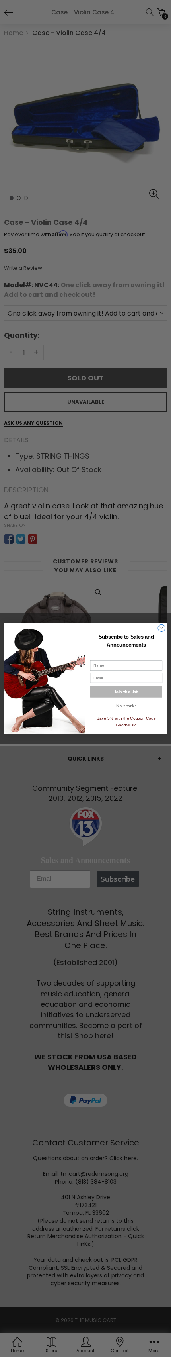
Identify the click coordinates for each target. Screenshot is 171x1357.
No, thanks (126, 706)
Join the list (126, 691)
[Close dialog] (161, 627)
